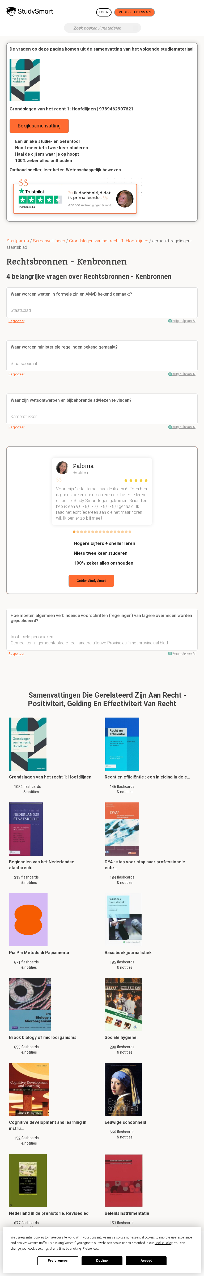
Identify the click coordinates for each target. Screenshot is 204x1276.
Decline (102, 1260)
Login (103, 12)
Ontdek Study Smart (134, 12)
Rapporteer (16, 321)
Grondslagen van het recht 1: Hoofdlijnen (108, 240)
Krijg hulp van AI (184, 321)
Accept (146, 1260)
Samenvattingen (49, 240)
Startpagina (17, 240)
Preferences (58, 1260)
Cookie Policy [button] (163, 1243)
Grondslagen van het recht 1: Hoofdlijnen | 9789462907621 (72, 108)
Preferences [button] (90, 1248)
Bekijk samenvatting (39, 126)
